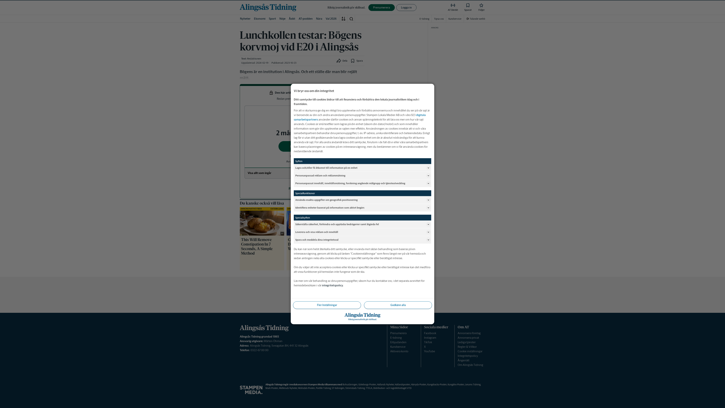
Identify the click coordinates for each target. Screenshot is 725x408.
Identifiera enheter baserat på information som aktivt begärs (329, 207)
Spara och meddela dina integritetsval (317, 239)
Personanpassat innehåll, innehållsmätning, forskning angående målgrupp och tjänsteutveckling (350, 183)
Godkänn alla (398, 305)
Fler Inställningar (327, 305)
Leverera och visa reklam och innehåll (316, 231)
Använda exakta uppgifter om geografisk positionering (326, 199)
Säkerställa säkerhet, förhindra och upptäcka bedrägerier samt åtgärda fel (337, 224)
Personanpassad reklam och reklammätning (320, 175)
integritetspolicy (332, 285)
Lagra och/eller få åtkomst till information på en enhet (326, 167)
